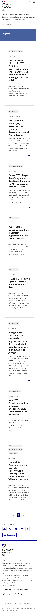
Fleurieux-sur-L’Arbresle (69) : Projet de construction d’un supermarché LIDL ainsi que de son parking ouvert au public (18, 70)
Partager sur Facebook (4, 529)
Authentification (25, 603)
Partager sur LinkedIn (16, 529)
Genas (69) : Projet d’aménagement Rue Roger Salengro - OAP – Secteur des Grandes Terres (19, 181)
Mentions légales (22, 600)
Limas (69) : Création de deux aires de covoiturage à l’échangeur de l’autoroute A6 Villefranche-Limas (18, 471)
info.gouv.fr (6, 589)
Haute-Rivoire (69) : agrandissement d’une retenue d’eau (19, 283)
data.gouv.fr (22, 594)
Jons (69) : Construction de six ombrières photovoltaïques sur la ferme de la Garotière (19, 407)
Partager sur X (10, 529)
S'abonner (11, 535)
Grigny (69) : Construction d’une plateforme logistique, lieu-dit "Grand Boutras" (19, 232)
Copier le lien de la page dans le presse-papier (27, 529)
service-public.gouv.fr (21, 589)
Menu (34, 2)
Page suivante (23, 515)
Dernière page (27, 515)
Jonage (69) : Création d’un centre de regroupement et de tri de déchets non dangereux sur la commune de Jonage (18, 342)
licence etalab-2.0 (10, 610)
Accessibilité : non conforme (10, 603)
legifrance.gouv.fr (8, 594)
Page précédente (13, 515)
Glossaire (13, 600)
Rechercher (30, 2)
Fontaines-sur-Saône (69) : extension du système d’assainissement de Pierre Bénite (19, 128)
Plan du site (5, 600)
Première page (9, 515)
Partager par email (22, 529)
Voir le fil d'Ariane (7, 24)
